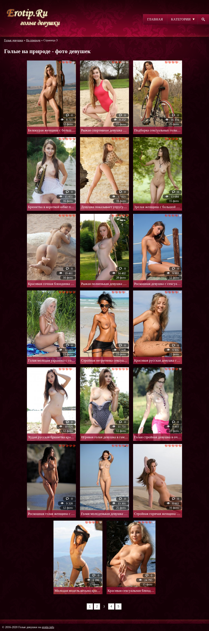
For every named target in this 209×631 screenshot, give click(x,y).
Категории (181, 19)
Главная (155, 19)
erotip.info (48, 627)
